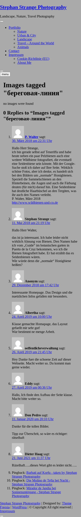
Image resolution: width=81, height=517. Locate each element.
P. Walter (31, 137)
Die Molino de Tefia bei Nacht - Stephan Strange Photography (41, 482)
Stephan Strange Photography (33, 7)
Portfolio (15, 27)
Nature (22, 31)
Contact (14, 51)
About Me (24, 62)
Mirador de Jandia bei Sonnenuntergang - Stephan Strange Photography (36, 492)
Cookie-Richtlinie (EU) (33, 58)
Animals (23, 47)
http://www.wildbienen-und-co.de (35, 202)
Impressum (16, 55)
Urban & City (26, 35)
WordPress (19, 507)
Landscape (24, 39)
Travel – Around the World (35, 43)
